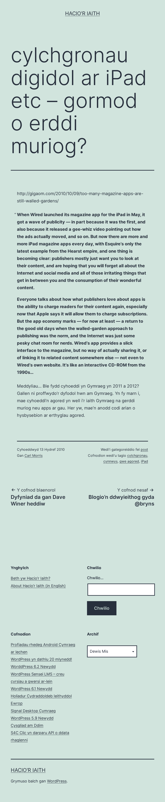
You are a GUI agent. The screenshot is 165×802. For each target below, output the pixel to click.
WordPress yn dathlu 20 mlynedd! (41, 659)
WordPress (57, 781)
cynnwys (110, 461)
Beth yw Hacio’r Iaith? (30, 578)
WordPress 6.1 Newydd (31, 688)
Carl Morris (33, 455)
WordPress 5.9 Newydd (32, 718)
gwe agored (129, 461)
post (144, 449)
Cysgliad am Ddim (27, 725)
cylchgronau (137, 455)
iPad (144, 461)
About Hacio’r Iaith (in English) (38, 586)
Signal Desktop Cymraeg (33, 711)
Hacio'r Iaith (82, 13)
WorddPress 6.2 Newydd (33, 666)
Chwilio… (95, 578)
